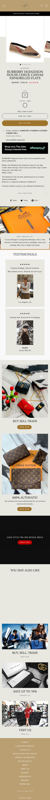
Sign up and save (25, 791)
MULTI (25, 105)
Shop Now (24, 509)
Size (25, 91)
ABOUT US (25, 769)
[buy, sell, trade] (25, 636)
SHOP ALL (25, 734)
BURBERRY (25, 68)
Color (25, 101)
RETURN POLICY (25, 761)
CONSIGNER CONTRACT (25, 746)
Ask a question (25, 193)
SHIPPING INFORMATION (25, 757)
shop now (24, 427)
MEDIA (25, 765)
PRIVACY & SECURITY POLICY (25, 754)
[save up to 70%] (25, 675)
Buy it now (25, 123)
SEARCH (25, 742)
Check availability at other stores (15, 139)
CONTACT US (25, 750)
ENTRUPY (25, 773)
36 (25, 95)
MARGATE (25, 780)
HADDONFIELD (25, 776)
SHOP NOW (25, 542)
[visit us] (25, 714)
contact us (25, 695)
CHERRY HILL (25, 784)
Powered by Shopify (25, 798)
